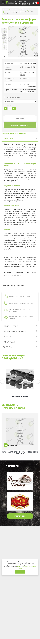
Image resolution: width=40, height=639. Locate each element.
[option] (20, 381)
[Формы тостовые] (20, 379)
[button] (4, 56)
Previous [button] (2, 382)
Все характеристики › (12, 97)
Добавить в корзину (20, 125)
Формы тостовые (20, 396)
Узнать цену (20, 118)
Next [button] (38, 382)
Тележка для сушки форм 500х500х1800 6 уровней (20, 453)
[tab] (20, 139)
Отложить (12, 445)
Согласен (20, 572)
